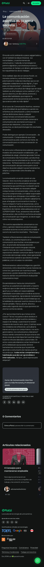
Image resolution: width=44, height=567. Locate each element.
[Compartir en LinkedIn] (14, 402)
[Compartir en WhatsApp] (19, 402)
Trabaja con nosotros (28, 552)
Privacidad (34, 548)
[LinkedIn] (16, 522)
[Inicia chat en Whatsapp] (38, 561)
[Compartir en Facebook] (4, 402)
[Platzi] (6, 3)
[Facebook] (3, 522)
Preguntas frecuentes (9, 548)
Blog (5, 11)
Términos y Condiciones (10, 552)
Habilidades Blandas (16, 11)
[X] (7, 522)
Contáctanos (24, 548)
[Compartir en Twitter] (9, 402)
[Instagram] (12, 522)
